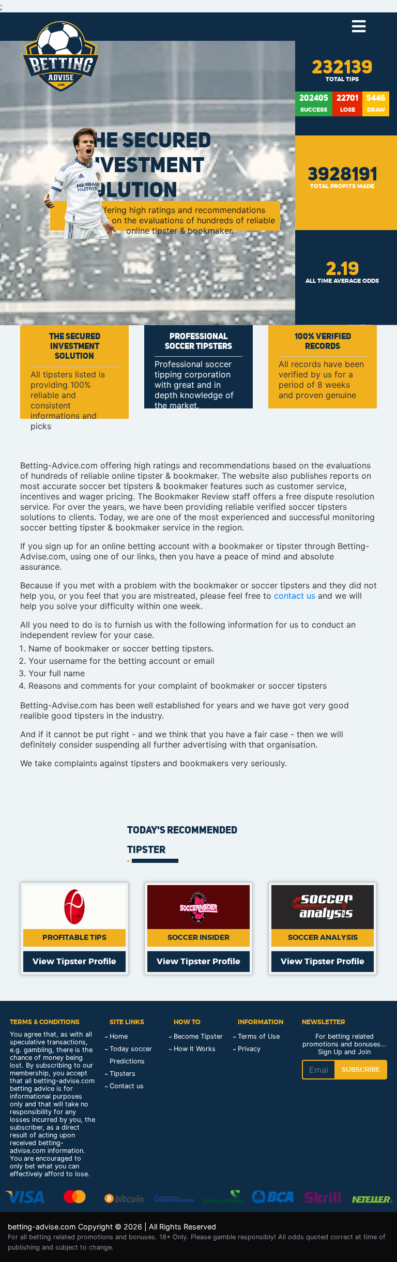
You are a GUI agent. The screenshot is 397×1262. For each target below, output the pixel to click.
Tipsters (122, 1073)
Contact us (127, 1086)
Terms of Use (259, 1036)
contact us (294, 595)
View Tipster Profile (74, 961)
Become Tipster (198, 1036)
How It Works (195, 1049)
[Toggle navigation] (358, 26)
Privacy (249, 1049)
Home (119, 1036)
